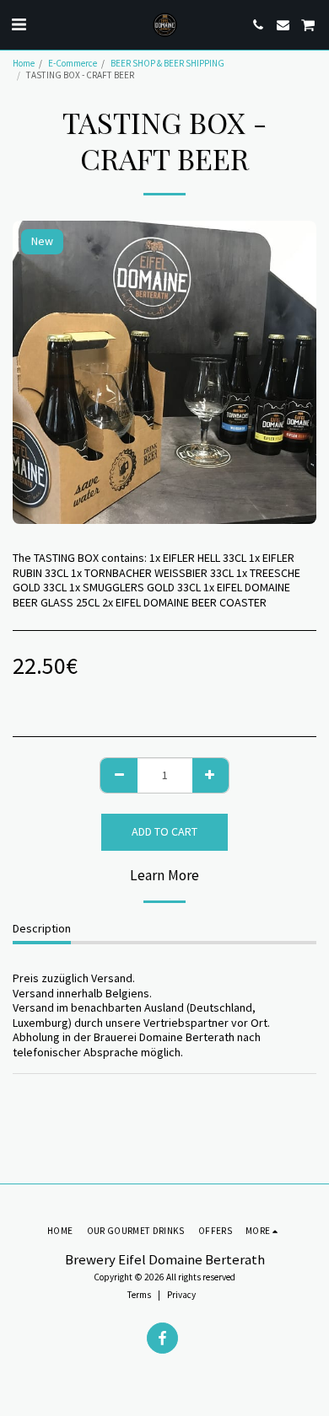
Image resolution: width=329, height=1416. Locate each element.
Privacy (181, 1295)
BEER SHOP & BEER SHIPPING (167, 63)
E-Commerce (72, 63)
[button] (18, 24)
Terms (139, 1295)
